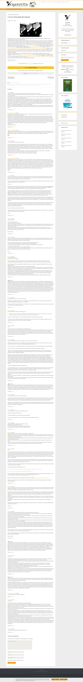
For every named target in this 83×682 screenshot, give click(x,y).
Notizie (19, 82)
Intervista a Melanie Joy (11, 78)
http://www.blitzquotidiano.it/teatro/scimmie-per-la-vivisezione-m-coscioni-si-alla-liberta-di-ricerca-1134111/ (25, 469)
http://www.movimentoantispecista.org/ (14, 581)
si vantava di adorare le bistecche (34, 46)
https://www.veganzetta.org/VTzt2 (32, 73)
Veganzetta (9, 218)
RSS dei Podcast (64, 117)
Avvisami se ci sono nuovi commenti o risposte (16, 660)
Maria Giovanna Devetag (12, 130)
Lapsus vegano (51, 78)
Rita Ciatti (9, 175)
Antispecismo (15, 82)
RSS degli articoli (64, 114)
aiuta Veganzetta (29, 63)
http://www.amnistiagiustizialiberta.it (13, 245)
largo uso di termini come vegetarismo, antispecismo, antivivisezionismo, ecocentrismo (24, 55)
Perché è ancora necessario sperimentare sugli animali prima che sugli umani (40, 56)
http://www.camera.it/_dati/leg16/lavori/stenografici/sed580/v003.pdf (18, 475)
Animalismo (10, 82)
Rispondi (14, 109)
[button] (39, 2)
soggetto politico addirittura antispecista (26, 54)
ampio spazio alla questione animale (29, 45)
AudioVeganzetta (63, 50)
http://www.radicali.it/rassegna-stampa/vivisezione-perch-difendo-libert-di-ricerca (20, 471)
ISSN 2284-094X (67, 24)
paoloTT (9, 92)
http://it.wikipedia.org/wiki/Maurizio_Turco (41, 477)
